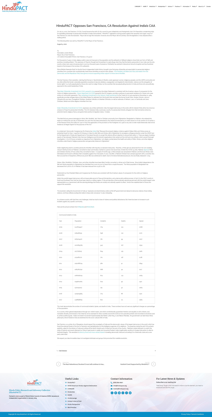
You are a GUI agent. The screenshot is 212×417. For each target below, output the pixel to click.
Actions (170, 6)
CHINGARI (137, 6)
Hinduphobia (161, 6)
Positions (177, 6)
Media (194, 6)
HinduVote (152, 6)
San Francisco (63, 350)
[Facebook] (115, 393)
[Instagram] (122, 393)
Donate (209, 6)
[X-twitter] (112, 393)
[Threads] (126, 393)
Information (186, 6)
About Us (201, 6)
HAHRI (144, 6)
